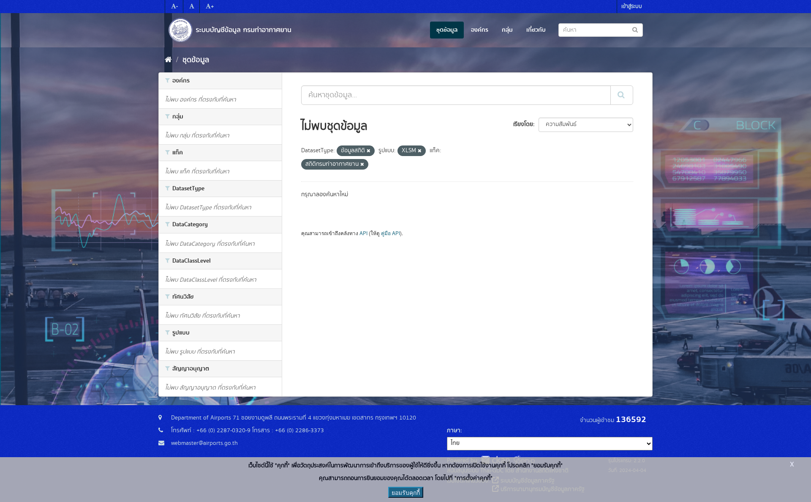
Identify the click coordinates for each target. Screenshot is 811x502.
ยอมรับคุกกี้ (406, 492)
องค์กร (479, 30)
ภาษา (453, 430)
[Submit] (621, 95)
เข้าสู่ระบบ (631, 7)
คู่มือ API (390, 232)
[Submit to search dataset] (635, 29)
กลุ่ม (507, 30)
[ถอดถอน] (368, 151)
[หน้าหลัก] (168, 60)
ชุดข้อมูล (446, 30)
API (363, 232)
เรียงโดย (523, 124)
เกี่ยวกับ (536, 30)
